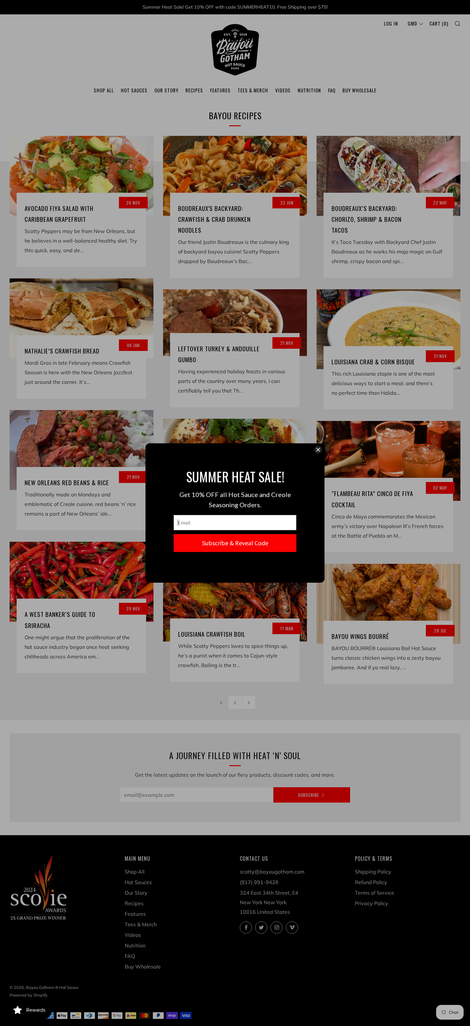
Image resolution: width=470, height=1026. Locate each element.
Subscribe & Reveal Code (235, 543)
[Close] (318, 450)
